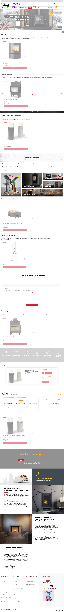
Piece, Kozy (8, 7)
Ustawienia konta (4, 580)
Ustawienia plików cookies (5, 597)
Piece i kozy (15, 584)
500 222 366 (16, 3)
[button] (62, 1)
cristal (6, 288)
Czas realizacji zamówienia (30, 584)
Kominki (14, 587)
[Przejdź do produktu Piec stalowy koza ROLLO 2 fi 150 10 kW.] (15, 50)
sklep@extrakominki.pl (17, 4)
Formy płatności (29, 578)
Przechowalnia (3, 581)
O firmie (14, 597)
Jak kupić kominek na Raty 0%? (31, 580)
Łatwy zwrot (28, 585)
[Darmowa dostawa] (6, 355)
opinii (13, 394)
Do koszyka (15, 229)
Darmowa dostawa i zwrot (30, 581)
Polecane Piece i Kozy (17, 580)
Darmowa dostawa (23, 7)
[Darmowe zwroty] (16, 355)
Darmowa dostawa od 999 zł (32, 0)
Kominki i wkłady (16, 578)
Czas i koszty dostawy (29, 582)
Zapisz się (21, 460)
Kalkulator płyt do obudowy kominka (18, 589)
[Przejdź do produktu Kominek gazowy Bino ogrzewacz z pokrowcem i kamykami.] (16, 131)
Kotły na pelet (15, 582)
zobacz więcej (25, 198)
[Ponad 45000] (27, 355)
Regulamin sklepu (4, 598)
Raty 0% (30, 7)
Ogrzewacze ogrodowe (17, 585)
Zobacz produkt (15, 67)
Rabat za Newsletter (37, 463)
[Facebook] (54, 610)
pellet (12, 285)
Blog (38, 7)
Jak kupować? (3, 594)
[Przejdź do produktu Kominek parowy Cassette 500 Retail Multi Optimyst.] (15, 213)
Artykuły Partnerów (16, 601)
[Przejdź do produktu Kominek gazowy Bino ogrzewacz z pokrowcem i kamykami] (15, 376)
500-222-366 (38, 159)
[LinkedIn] (62, 610)
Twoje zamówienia (4, 578)
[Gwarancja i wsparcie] (58, 355)
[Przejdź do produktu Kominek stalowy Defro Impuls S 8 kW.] (16, 89)
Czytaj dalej (4, 170)
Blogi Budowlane (16, 598)
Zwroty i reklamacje (4, 602)
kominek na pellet (16, 285)
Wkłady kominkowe (15, 7)
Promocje (34, 7)
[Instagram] (57, 610)
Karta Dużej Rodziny (4, 601)
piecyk (6, 285)
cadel (9, 285)
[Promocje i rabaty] (37, 355)
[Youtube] (59, 610)
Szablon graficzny (6, 610)
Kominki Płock (15, 595)
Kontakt (14, 594)
